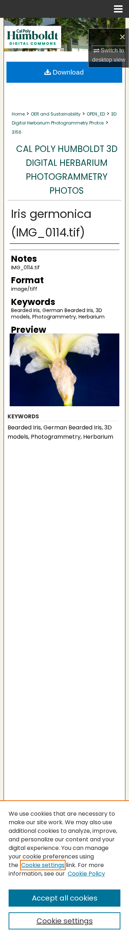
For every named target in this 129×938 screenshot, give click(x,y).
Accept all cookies (64, 898)
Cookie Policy (86, 874)
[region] (64, 869)
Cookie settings (42, 865)
